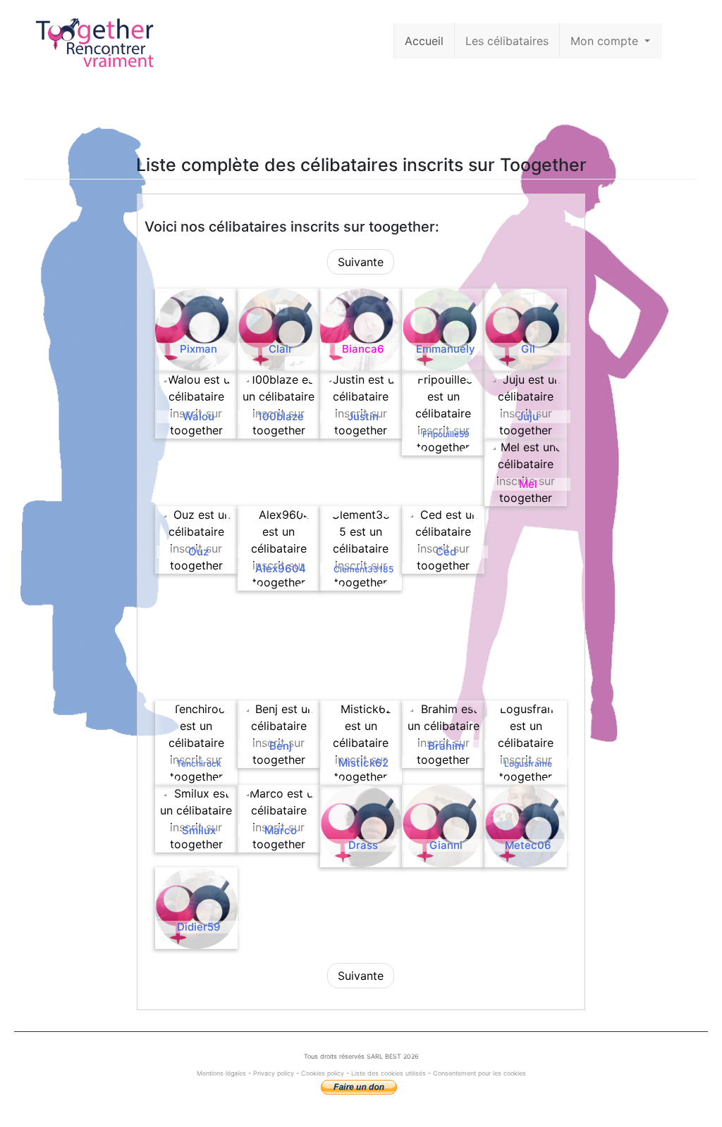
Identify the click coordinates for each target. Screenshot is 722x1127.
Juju (528, 416)
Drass (363, 845)
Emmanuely (445, 348)
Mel (528, 484)
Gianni (446, 845)
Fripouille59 (446, 434)
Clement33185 (363, 569)
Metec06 (528, 845)
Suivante (361, 262)
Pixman (198, 348)
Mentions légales (222, 1073)
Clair (281, 348)
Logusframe (528, 763)
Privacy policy (273, 1073)
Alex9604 (280, 568)
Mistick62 (363, 762)
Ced (446, 551)
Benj (280, 746)
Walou (198, 416)
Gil (528, 348)
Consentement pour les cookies (479, 1073)
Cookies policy (322, 1073)
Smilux (199, 830)
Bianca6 (363, 348)
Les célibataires (507, 41)
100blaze (280, 416)
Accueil (424, 41)
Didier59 (199, 926)
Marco (280, 830)
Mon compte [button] (606, 41)
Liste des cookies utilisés (388, 1073)
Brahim (446, 746)
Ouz (198, 551)
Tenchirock (198, 763)
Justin (363, 416)
